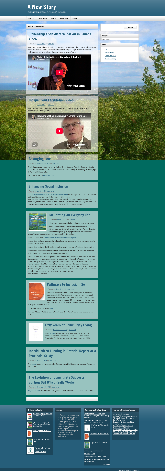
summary (51, 333)
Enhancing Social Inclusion (48, 186)
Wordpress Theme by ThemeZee (129, 470)
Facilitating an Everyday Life (69, 214)
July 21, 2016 (41, 44)
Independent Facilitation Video (51, 100)
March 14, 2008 (42, 360)
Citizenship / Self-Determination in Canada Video (96, 460)
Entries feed (109, 53)
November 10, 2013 (43, 163)
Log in (107, 49)
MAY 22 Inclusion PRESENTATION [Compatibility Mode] (48, 194)
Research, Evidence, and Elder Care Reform (124, 423)
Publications (43, 18)
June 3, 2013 (41, 191)
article (34, 364)
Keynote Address (34, 391)
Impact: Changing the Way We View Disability (42, 415)
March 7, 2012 (62, 220)
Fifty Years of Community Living (68, 325)
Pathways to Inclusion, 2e (66, 284)
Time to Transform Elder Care (124, 434)
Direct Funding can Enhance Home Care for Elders (123, 427)
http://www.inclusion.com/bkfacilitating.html (60, 238)
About (74, 18)
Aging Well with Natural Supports (125, 416)
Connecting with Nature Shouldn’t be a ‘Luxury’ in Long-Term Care (125, 431)
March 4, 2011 (60, 289)
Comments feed (110, 56)
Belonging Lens (40, 158)
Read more (106, 464)
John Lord (31, 18)
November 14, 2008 (60, 330)
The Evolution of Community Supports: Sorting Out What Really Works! (57, 380)
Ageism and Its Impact (121, 414)
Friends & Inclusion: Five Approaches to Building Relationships (41, 424)
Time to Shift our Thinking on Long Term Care (123, 419)
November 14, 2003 (43, 387)
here (51, 308)
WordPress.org (110, 59)
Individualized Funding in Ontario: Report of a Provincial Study (96, 421)
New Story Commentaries (59, 18)
